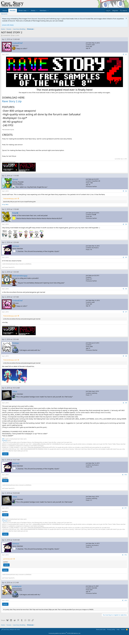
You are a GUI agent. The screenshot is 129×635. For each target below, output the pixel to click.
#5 (126, 257)
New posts (4, 14)
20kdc (14, 391)
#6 (126, 289)
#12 (126, 555)
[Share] (123, 54)
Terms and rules (101, 629)
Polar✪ (15, 213)
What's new (22, 10)
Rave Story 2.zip (12, 101)
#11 (126, 508)
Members (43, 10)
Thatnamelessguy (19, 275)
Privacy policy (111, 629)
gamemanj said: (8, 559)
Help (118, 629)
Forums (12, 10)
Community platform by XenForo (65, 633)
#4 (126, 224)
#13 (126, 600)
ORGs (7, 204)
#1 (126, 54)
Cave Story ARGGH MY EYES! (11, 629)
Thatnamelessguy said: (10, 198)
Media (33, 10)
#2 (126, 191)
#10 (126, 474)
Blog (3, 204)
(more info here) (8, 25)
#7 (126, 312)
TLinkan (15, 343)
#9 (126, 403)
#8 (126, 356)
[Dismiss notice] (126, 19)
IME (3, 439)
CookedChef (6, 35)
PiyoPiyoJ (4, 440)
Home (5, 10)
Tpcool (15, 179)
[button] (28, 10)
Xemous (15, 246)
